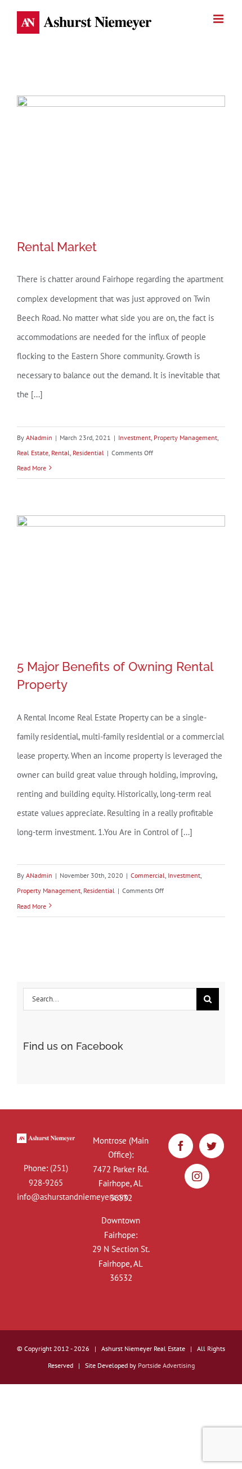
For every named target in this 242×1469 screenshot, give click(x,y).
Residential (88, 452)
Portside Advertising (166, 1365)
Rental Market (57, 246)
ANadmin (39, 437)
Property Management (185, 437)
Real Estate (32, 452)
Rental (60, 452)
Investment (134, 437)
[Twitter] (211, 1146)
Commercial (148, 875)
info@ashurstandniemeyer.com (72, 1196)
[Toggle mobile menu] (219, 19)
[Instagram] (197, 1176)
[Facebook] (180, 1146)
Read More (31, 468)
